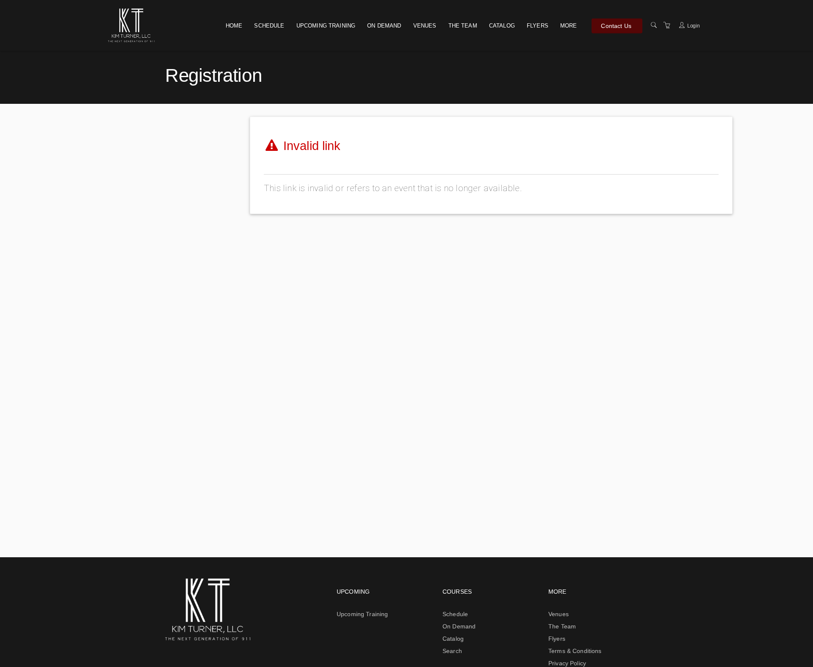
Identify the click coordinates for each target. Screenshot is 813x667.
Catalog (502, 25)
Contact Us (616, 25)
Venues (425, 25)
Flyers (537, 25)
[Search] (653, 25)
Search (452, 651)
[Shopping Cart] (667, 25)
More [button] (568, 25)
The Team (462, 25)
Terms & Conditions (575, 651)
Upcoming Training (325, 25)
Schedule (269, 25)
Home (234, 25)
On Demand (384, 25)
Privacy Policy (567, 663)
